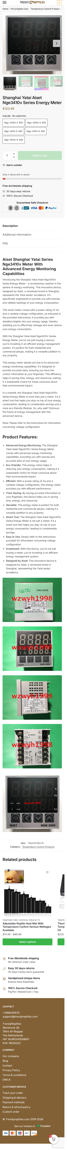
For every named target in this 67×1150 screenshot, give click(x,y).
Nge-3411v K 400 (36, 131)
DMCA (6, 1079)
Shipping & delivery (14, 1097)
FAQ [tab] (5, 243)
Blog (5, 1060)
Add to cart (40, 155)
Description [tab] (10, 225)
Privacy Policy (11, 1070)
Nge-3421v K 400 (13, 139)
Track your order (13, 1092)
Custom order (11, 1111)
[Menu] (8, 2)
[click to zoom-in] (33, 43)
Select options (27, 941)
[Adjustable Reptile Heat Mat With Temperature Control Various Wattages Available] (27, 892)
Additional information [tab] (17, 234)
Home (5, 9)
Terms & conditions (14, 1075)
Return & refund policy (16, 1107)
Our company (11, 1056)
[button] (56, 43)
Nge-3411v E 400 (13, 131)
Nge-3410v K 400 (36, 122)
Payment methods (14, 1102)
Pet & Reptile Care (19, 9)
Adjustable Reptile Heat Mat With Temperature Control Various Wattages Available (27, 927)
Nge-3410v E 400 (13, 122)
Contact (7, 1065)
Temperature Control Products (45, 9)
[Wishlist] (47, 872)
